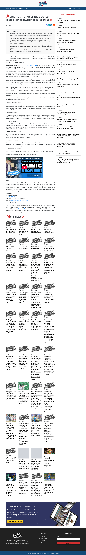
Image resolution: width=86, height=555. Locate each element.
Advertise (43, 540)
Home (7, 8)
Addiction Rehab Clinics (31, 65)
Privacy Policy (43, 538)
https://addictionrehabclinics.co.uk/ (19, 200)
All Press (20, 8)
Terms (43, 536)
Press (43, 545)
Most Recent (13, 8)
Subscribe (68, 543)
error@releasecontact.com (22, 208)
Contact (26, 8)
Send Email (12, 197)
